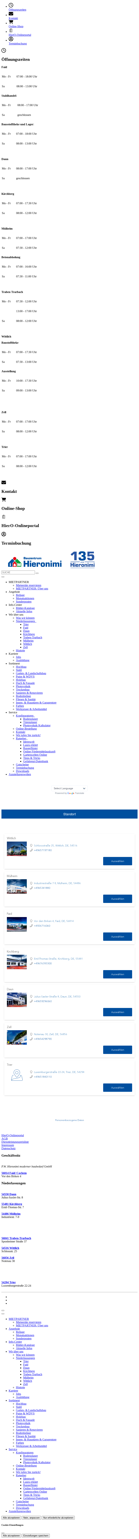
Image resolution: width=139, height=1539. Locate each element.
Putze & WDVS (25, 676)
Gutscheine (22, 764)
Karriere (13, 1390)
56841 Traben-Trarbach (16, 1238)
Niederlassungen (26, 621)
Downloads (22, 771)
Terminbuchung (25, 767)
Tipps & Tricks (31, 758)
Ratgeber (21, 738)
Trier (26, 624)
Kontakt (20, 731)
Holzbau (21, 679)
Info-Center (15, 1341)
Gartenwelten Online (35, 754)
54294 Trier (8, 1282)
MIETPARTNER (19, 1318)
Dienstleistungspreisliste (15, 1141)
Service (13, 1449)
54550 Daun (8, 1194)
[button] (2, 576)
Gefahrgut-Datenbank (35, 761)
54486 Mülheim (10, 1213)
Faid (25, 627)
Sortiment (14, 1400)
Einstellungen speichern (35, 1535)
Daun (26, 630)
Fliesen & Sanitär (26, 699)
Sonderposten (23, 601)
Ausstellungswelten (20, 774)
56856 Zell (7, 1257)
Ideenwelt (28, 741)
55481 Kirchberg (11, 1203)
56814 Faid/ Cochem (14, 1173)
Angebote (14, 1328)
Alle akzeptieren (11, 1517)
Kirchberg (29, 634)
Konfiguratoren (25, 715)
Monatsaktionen (25, 598)
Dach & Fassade (25, 683)
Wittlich (27, 643)
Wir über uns (16, 1351)
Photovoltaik (23, 686)
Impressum (7, 1145)
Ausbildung (22, 660)
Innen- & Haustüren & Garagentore (36, 702)
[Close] (2, 1313)
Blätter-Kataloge (25, 608)
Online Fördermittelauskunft (39, 751)
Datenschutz (8, 1148)
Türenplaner (30, 722)
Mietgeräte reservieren (28, 585)
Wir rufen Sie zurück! (28, 735)
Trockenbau (23, 689)
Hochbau (21, 666)
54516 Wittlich (10, 1247)
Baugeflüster (30, 748)
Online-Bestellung (26, 728)
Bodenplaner (30, 718)
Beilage (20, 595)
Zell (25, 647)
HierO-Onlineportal (12, 1135)
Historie (20, 650)
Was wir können (25, 617)
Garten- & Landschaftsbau (31, 673)
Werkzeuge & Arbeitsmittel (31, 709)
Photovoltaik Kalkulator (36, 725)
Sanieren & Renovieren (29, 692)
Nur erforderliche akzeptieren (58, 1517)
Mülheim (28, 640)
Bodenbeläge (23, 696)
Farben (20, 705)
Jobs (18, 657)
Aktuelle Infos (24, 611)
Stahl (19, 670)
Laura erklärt (30, 745)
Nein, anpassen (31, 1517)
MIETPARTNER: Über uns (32, 588)
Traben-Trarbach (32, 637)
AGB (4, 1138)
